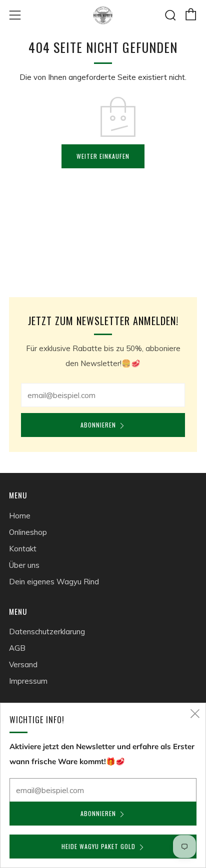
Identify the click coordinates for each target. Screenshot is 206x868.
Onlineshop (28, 532)
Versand (23, 664)
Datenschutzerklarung (47, 631)
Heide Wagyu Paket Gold (99, 846)
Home (19, 515)
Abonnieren (98, 425)
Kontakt (22, 548)
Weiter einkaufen (103, 156)
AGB (17, 648)
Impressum (28, 681)
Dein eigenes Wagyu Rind (54, 581)
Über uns (24, 565)
